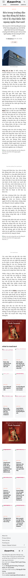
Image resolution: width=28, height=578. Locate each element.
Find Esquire (5, 543)
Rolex (24, 78)
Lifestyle (23, 4)
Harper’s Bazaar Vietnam (9, 545)
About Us (4, 535)
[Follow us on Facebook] (22, 550)
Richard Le (11, 38)
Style (4, 4)
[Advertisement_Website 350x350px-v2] (14, 330)
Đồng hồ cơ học (7, 70)
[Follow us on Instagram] (19, 550)
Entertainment (14, 4)
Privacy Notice (6, 538)
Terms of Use (6, 540)
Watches (14, 9)
